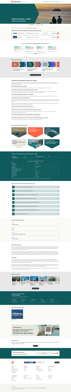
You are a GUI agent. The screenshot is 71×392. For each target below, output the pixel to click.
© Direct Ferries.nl (14, 386)
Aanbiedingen (13, 371)
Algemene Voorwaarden (39, 379)
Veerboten (49, 378)
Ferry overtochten (14, 372)
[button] (35, 187)
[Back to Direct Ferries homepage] (16, 2)
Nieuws (12, 378)
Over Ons (13, 379)
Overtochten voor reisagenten (27, 378)
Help (49, 371)
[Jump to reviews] (35, 24)
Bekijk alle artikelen (35, 288)
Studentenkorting (14, 380)
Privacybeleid (38, 378)
